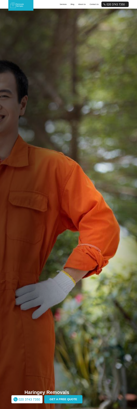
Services (63, 4)
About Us (82, 4)
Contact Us (94, 4)
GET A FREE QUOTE (63, 399)
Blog (72, 4)
